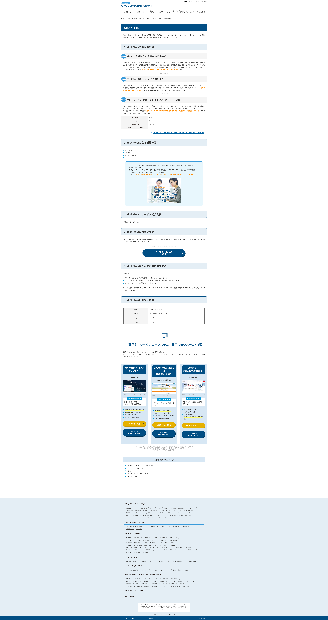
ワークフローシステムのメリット (182, 547)
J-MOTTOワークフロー (171, 513)
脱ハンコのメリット (183, 570)
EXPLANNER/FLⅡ (174, 515)
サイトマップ (202, 618)
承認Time (190, 510)
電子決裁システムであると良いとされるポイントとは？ (140, 579)
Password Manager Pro (166, 517)
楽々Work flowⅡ (154, 510)
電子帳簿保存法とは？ (131, 561)
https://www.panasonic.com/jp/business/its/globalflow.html (164, 246)
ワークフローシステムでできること (139, 11)
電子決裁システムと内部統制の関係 (180, 586)
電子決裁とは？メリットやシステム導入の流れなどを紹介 (185, 11)
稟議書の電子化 (130, 583)
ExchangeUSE (146, 517)
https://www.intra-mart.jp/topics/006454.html (163, 450)
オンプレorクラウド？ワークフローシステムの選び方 (139, 550)
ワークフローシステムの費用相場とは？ (162, 547)
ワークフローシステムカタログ (127, 11)
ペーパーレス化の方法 (156, 570)
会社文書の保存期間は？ (191, 561)
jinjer (129, 471)
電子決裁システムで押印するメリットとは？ (167, 579)
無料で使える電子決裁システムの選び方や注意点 (148, 583)
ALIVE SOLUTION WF (186, 515)
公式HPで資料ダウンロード (134, 432)
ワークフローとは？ (159, 561)
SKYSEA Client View (147, 515)
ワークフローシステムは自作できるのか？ (165, 545)
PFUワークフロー (152, 513)
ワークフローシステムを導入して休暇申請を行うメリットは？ (141, 538)
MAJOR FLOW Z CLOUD (141, 508)
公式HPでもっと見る (134, 424)
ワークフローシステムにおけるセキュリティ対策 (162, 542)
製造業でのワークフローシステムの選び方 (136, 542)
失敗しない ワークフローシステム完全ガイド (197, 1)
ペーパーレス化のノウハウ (170, 11)
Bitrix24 (188, 513)
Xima (174, 508)
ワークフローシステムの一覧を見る (163, 253)
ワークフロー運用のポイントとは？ (169, 538)
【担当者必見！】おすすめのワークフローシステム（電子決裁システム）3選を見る (178, 133)
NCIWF (161, 513)
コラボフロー (129, 508)
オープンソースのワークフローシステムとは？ (137, 547)
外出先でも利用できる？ (146, 561)
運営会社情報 (129, 596)
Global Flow (155, 517)
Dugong (145, 510)
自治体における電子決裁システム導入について (137, 586)
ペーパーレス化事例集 (170, 570)
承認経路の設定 (166, 526)
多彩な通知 (139, 529)
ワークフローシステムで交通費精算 (135, 526)
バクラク (159, 508)
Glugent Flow (129, 510)
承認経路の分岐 (130, 529)
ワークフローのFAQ (160, 11)
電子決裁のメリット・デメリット (160, 586)
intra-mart (138, 510)
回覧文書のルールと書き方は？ (175, 561)
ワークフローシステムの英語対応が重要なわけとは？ (139, 545)
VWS (133, 517)
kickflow (152, 508)
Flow (138, 517)
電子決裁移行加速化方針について (166, 581)
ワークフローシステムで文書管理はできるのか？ (166, 540)
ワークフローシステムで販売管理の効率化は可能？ (139, 540)
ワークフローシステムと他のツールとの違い (137, 552)
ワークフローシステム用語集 (201, 11)
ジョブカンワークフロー (179, 510)
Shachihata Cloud (141, 513)
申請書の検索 (186, 526)
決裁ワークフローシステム (132, 515)
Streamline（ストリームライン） (138, 473)
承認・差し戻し (177, 526)
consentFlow (167, 508)
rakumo (182, 513)
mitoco (128, 517)
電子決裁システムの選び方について (187, 581)
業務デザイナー (130, 513)
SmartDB (156, 515)
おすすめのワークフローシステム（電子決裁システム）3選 (164, 194)
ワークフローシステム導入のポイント (164, 550)
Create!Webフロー (134, 476)
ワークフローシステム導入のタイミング (187, 550)
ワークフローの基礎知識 (151, 11)
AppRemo (164, 515)
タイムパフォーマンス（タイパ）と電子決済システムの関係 (141, 581)
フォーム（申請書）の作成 (153, 526)
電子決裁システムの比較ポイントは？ (172, 583)
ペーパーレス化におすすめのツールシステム (137, 570)
